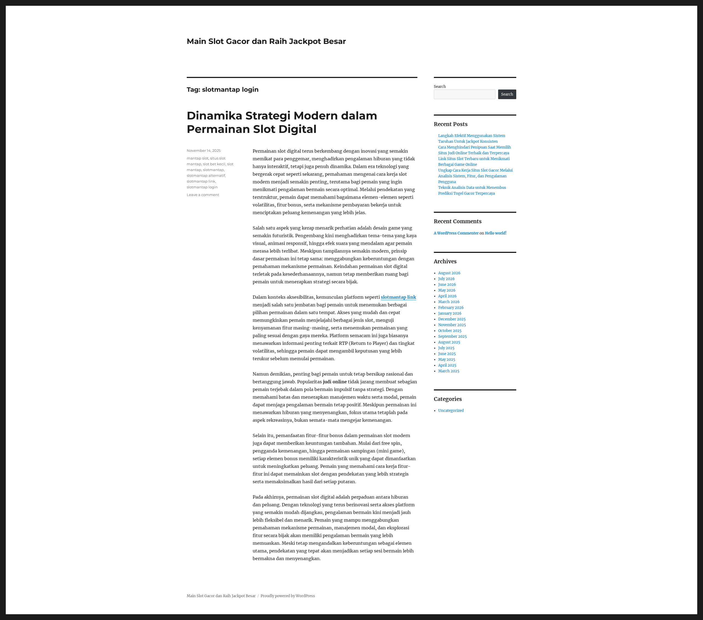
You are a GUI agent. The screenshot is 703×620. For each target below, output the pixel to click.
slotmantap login (202, 187)
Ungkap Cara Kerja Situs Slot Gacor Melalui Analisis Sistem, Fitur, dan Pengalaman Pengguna (475, 176)
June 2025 (447, 353)
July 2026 (446, 279)
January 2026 (450, 313)
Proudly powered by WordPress (288, 596)
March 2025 (448, 371)
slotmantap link (398, 297)
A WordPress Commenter (456, 233)
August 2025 (449, 342)
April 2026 (447, 296)
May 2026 (447, 290)
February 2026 (451, 307)
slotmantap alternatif (206, 175)
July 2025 (446, 348)
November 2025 (452, 325)
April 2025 (447, 365)
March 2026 (449, 302)
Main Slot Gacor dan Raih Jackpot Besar (266, 41)
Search (440, 86)
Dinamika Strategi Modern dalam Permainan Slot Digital (282, 122)
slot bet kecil (214, 164)
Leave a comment (203, 194)
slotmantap (213, 169)
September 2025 (452, 336)
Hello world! (496, 233)
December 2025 (452, 319)
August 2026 (449, 273)
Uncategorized (451, 410)
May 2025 (446, 359)
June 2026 (447, 284)
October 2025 (450, 330)
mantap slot (197, 158)
